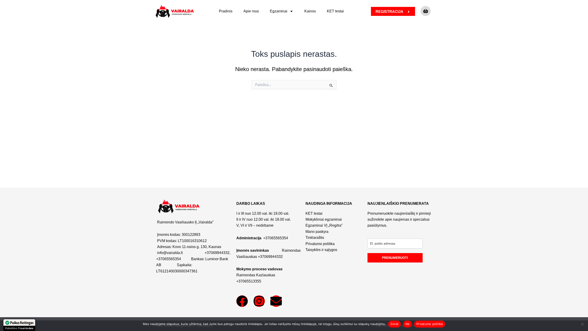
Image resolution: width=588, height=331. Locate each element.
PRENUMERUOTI (395, 258)
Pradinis (225, 11)
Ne (407, 324)
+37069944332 (217, 253)
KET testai (335, 11)
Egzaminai (278, 11)
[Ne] (582, 324)
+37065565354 (168, 259)
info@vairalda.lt (170, 253)
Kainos (310, 11)
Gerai (394, 324)
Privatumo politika (429, 324)
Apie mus (251, 11)
